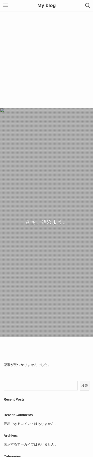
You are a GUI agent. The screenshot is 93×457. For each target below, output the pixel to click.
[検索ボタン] (87, 5)
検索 (84, 386)
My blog (46, 5)
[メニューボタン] (5, 5)
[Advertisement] (46, 59)
